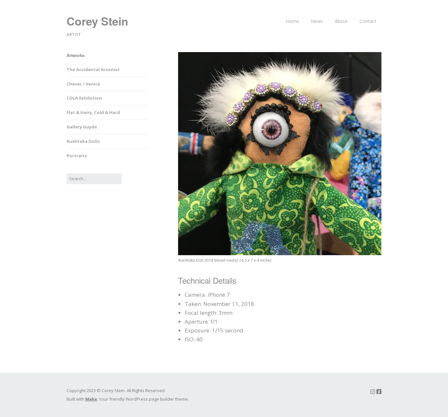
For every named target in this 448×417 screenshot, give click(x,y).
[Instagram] (372, 391)
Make (91, 399)
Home (292, 21)
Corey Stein (97, 21)
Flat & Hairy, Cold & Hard (93, 112)
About (341, 21)
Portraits (77, 156)
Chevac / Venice (83, 84)
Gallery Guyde (82, 127)
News (317, 21)
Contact (367, 21)
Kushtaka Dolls (83, 141)
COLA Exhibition (84, 98)
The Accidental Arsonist (93, 69)
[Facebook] (379, 391)
